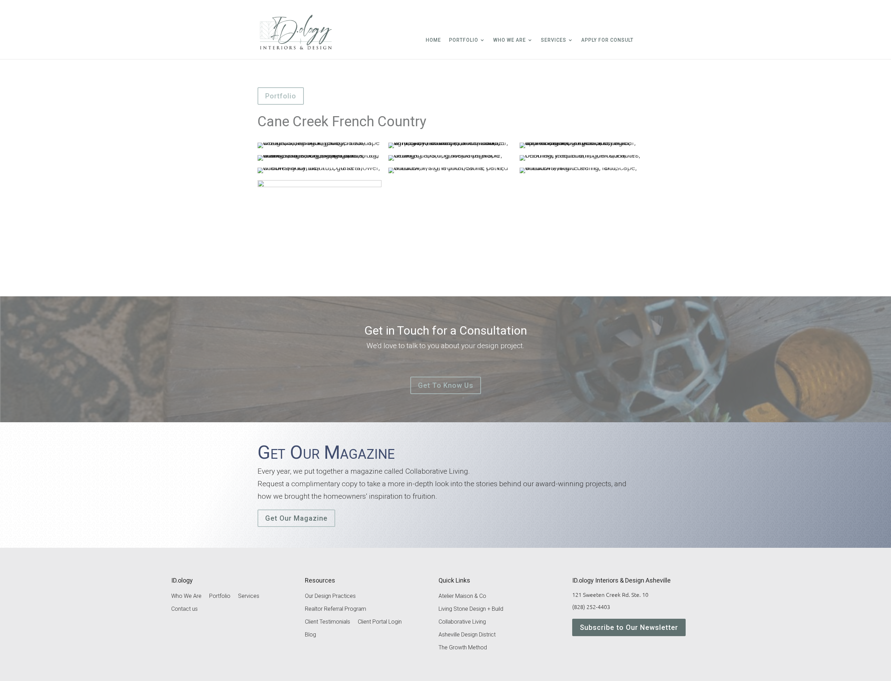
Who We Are (509, 40)
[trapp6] (582, 161)
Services (553, 40)
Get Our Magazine (296, 518)
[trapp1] (319, 148)
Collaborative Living (462, 622)
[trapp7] (319, 173)
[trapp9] (582, 173)
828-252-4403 (595, 9)
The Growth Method (463, 648)
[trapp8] (450, 173)
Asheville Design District (467, 635)
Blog (310, 635)
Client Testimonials (327, 622)
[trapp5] (450, 161)
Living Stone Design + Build (471, 609)
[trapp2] (450, 148)
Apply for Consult (607, 40)
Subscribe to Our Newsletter (629, 627)
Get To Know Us (445, 385)
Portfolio (463, 40)
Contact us (184, 609)
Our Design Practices (330, 596)
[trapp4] (319, 161)
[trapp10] (319, 268)
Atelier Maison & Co (462, 596)
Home (433, 40)
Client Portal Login (380, 622)
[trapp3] (582, 148)
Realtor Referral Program (335, 609)
